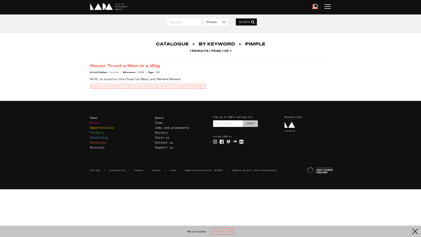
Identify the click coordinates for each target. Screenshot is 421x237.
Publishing (99, 137)
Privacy (156, 170)
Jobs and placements (172, 128)
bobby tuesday (124, 86)
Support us (164, 147)
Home (93, 118)
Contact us (164, 142)
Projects (97, 132)
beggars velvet (101, 86)
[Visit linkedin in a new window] (241, 142)
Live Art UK (290, 131)
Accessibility (117, 170)
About (159, 118)
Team (158, 123)
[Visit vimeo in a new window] (228, 142)
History (161, 132)
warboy (200, 86)
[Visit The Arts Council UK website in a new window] (309, 170)
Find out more (222, 231)
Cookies (138, 170)
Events (95, 123)
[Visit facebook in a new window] (222, 142)
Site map (95, 170)
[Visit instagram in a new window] (215, 142)
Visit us (162, 137)
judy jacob (144, 86)
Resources (98, 142)
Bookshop (97, 147)
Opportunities (102, 128)
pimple (188, 86)
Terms (173, 170)
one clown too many (167, 86)
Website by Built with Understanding (254, 170)
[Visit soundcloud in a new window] (235, 142)
